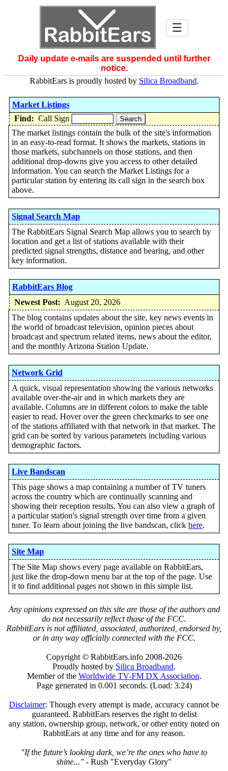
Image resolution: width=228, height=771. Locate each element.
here (195, 525)
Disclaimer (27, 704)
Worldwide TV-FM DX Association (138, 675)
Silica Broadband (168, 80)
